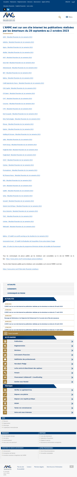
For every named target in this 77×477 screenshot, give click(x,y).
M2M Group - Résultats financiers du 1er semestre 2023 (20, 144)
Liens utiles (30, 6)
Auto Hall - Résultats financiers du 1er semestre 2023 (19, 63)
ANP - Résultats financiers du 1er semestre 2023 (17, 57)
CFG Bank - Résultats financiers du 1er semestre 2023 (19, 93)
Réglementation (21, 2)
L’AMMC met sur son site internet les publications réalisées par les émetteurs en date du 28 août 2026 (33, 306)
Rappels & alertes (45, 440)
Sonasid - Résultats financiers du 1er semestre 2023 (18, 201)
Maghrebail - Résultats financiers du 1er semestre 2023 (19, 155)
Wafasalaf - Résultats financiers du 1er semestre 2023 (19, 226)
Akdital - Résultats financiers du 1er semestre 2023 (18, 52)
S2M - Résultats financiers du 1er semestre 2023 (17, 186)
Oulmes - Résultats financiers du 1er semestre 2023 (18, 165)
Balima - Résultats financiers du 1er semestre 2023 (18, 78)
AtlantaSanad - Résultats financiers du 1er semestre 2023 (20, 68)
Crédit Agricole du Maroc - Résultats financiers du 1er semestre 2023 (23, 83)
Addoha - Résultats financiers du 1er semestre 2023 (18, 42)
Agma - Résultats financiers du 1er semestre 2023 (18, 47)
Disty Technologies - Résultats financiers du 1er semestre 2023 (21, 119)
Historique (6, 425)
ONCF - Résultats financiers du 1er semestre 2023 (18, 160)
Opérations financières (47, 438)
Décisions (30, 2)
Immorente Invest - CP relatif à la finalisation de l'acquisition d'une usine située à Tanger (29, 241)
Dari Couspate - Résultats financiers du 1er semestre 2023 (20, 114)
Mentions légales (39, 467)
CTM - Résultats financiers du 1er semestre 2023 (17, 109)
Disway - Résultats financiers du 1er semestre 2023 (18, 124)
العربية (73, 2)
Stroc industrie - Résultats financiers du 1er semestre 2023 (20, 211)
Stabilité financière (20, 6)
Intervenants (6, 451)
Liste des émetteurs (46, 436)
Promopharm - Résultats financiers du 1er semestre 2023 (20, 170)
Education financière (8, 6)
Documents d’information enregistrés (51, 442)
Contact (29, 467)
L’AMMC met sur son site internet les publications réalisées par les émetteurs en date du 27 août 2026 (33, 312)
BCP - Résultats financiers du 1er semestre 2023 (17, 73)
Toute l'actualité (13, 333)
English (67, 2)
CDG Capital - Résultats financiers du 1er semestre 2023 (19, 88)
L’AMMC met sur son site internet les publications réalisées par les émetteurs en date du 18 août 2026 (33, 324)
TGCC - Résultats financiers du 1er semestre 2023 (17, 216)
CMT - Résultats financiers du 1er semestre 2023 (17, 98)
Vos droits (6, 438)
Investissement (7, 440)
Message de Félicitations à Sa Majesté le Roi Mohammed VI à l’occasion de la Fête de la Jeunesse (31, 318)
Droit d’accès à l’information (54, 467)
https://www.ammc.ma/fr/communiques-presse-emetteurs (24, 259)
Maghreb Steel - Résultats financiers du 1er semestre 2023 (20, 150)
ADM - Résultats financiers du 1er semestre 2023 (17, 37)
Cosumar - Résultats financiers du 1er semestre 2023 (19, 103)
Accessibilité (20, 469)
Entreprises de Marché (9, 453)
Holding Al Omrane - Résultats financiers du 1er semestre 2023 (22, 134)
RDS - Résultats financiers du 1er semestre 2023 (17, 180)
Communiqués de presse (16, 293)
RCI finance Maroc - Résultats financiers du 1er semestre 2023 (21, 175)
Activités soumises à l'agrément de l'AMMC (14, 455)
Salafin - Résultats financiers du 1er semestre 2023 (18, 191)
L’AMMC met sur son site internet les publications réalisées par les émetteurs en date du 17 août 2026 (33, 330)
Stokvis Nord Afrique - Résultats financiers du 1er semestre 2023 (22, 206)
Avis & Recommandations (48, 451)
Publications (13, 2)
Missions (5, 421)
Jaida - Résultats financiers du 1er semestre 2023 (17, 139)
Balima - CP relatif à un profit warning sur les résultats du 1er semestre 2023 (25, 236)
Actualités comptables (47, 453)
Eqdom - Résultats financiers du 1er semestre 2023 (18, 129)
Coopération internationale (10, 427)
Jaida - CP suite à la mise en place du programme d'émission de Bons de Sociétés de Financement (32, 246)
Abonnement (37, 2)
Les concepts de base (9, 436)
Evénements (11, 289)
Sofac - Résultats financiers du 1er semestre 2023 (17, 196)
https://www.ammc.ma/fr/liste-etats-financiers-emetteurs (20, 269)
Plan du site (20, 467)
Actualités (6, 2)
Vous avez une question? (10, 442)
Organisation (6, 423)
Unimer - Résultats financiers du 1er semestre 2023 (18, 221)
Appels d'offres (46, 2)
